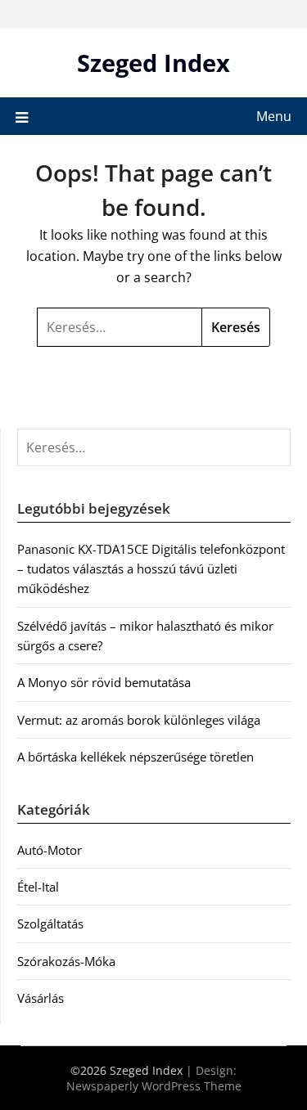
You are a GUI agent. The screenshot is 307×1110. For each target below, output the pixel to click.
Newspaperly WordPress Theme (154, 1086)
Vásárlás (40, 998)
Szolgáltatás (50, 923)
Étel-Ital (38, 887)
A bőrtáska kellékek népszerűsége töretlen (135, 756)
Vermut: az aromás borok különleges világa (138, 720)
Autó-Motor (49, 850)
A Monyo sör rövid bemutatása (104, 682)
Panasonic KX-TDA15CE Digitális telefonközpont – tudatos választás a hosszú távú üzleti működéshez (151, 569)
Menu (273, 116)
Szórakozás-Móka (66, 961)
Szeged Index (153, 63)
